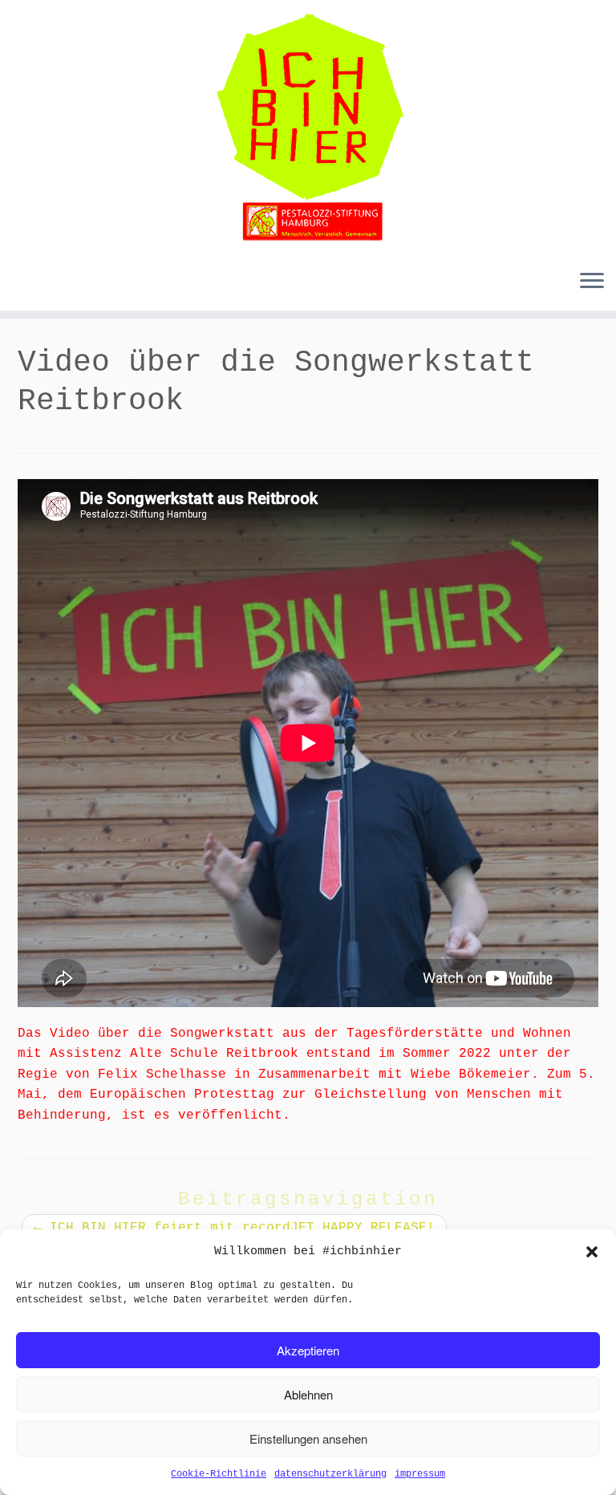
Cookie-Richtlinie (218, 1474)
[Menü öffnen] (592, 282)
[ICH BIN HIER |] (308, 128)
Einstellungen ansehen (308, 1438)
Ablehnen (308, 1394)
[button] (592, 1252)
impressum (420, 1474)
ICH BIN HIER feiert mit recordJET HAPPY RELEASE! (234, 1228)
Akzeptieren (308, 1350)
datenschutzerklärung (330, 1474)
